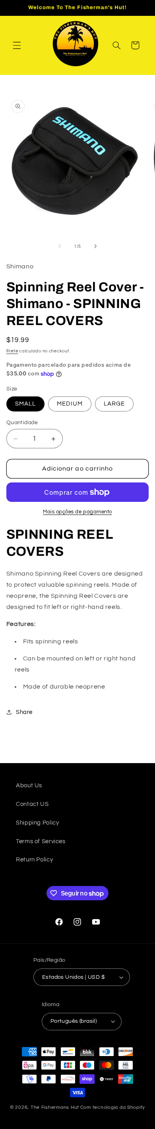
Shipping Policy (37, 823)
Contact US (32, 804)
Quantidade (22, 422)
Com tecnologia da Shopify (112, 1107)
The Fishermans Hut (55, 1107)
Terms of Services (41, 841)
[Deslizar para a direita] (95, 246)
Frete (12, 351)
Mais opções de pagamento (77, 512)
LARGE (114, 404)
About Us (29, 785)
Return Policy (34, 860)
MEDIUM (70, 404)
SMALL (25, 404)
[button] (17, 45)
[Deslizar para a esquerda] (59, 246)
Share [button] (24, 712)
